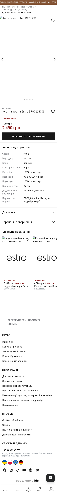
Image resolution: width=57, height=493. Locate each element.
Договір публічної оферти (16, 434)
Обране (39, 491)
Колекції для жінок (12, 356)
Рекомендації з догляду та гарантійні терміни (27, 395)
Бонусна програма (12, 346)
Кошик (51, 491)
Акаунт (28, 491)
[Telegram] (37, 470)
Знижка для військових (14, 351)
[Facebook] (4, 470)
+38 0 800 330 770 (11, 450)
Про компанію (10, 404)
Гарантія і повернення (17, 222)
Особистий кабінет (12, 420)
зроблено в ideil (28, 480)
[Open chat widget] (50, 478)
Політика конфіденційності (17, 429)
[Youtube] (24, 470)
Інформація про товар (17, 147)
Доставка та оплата (13, 376)
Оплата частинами (12, 380)
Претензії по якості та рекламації (20, 390)
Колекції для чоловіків (14, 360)
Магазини (7, 341)
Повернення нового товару (17, 385)
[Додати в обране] (27, 239)
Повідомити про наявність (28, 136)
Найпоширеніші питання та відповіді (22, 400)
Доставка (8, 212)
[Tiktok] (17, 470)
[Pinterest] (30, 470)
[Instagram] (11, 470)
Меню (5, 491)
